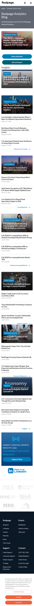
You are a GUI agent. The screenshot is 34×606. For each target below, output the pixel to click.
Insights (5, 67)
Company (6, 528)
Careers (5, 532)
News (5, 539)
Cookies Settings (18, 592)
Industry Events (23, 528)
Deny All (18, 597)
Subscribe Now (17, 56)
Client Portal (22, 559)
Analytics (6, 525)
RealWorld (21, 525)
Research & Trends (20, 149)
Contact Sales (22, 567)
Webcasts (21, 532)
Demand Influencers (20, 376)
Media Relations (23, 556)
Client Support (7, 552)
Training (5, 563)
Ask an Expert (17, 62)
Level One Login (23, 563)
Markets (5, 536)
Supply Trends (22, 323)
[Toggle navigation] (30, 3)
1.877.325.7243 (23, 552)
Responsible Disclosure (7, 568)
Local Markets (22, 207)
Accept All (18, 602)
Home (3, 8)
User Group (6, 543)
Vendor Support (8, 559)
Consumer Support (9, 556)
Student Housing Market (18, 265)
